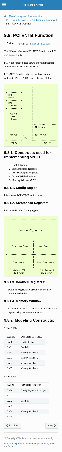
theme (33, 443)
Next (51, 425)
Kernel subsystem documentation (25, 16)
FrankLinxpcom (40, 43)
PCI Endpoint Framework (43, 20)
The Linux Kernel (33, 4)
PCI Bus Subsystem (16, 20)
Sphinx (18, 443)
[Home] (5, 16)
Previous (13, 425)
